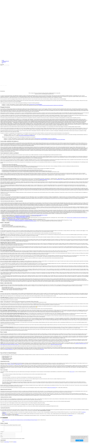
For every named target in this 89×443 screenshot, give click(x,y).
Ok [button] (79, 440)
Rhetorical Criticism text (8, 349)
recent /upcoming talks (5, 61)
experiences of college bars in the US (80, 343)
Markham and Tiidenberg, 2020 (44, 179)
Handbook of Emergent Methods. (20, 216)
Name (1, 433)
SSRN (6, 414)
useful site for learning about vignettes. (56, 344)
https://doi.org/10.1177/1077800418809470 (35, 104)
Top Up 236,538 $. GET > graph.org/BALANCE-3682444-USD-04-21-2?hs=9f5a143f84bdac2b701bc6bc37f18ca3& (19, 419)
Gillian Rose (42, 349)
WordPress (14, 441)
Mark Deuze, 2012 (59, 179)
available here (70, 415)
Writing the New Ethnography (51, 387)
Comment (2, 431)
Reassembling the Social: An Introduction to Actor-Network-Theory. (18, 217)
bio (2, 62)
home (3, 60)
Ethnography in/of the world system (14, 219)
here (17, 414)
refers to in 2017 (72, 371)
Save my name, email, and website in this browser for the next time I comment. (13, 438)
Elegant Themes (6, 441)
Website (1, 436)
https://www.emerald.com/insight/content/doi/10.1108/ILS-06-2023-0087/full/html (51, 105)
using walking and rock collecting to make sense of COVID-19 (9, 344)
